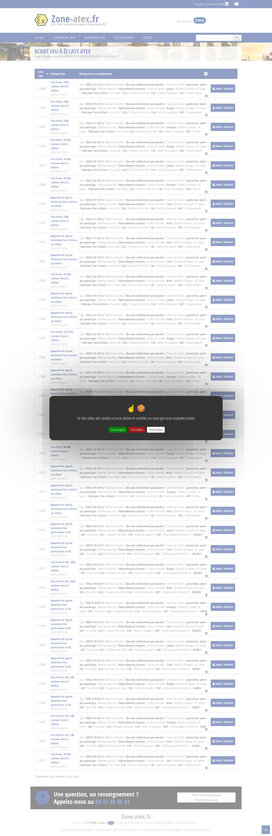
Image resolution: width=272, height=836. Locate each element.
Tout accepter (118, 429)
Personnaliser (156, 429)
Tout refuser (137, 429)
